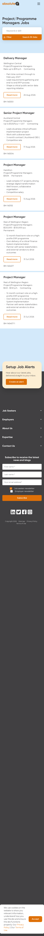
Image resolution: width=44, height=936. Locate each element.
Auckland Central (12, 118)
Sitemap (21, 521)
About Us (7, 428)
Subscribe (22, 498)
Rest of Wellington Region (16, 222)
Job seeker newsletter (24, 488)
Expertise (7, 437)
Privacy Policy (32, 521)
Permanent (16, 176)
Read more (12, 95)
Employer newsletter (24, 491)
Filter (9, 37)
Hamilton (8, 170)
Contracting (29, 69)
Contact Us (8, 445)
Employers (8, 419)
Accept (35, 919)
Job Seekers (9, 410)
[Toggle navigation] (39, 4)
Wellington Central (12, 63)
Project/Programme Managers (18, 66)
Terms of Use (21, 523)
